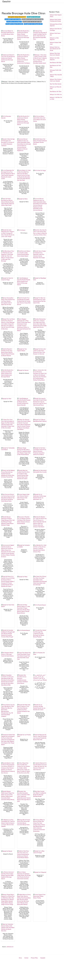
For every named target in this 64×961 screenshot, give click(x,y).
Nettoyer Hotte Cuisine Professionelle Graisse (55, 20)
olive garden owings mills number (14, 24)
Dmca (20, 958)
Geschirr (6, 1)
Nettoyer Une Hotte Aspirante (54, 58)
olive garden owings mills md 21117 (17, 17)
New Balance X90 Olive (55, 62)
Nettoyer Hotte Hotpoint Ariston (56, 15)
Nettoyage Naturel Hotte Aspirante (56, 24)
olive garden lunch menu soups (12, 19)
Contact (26, 958)
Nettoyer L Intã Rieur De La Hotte (56, 98)
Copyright (42, 958)
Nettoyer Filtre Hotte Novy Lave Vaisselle (55, 54)
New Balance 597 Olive (55, 91)
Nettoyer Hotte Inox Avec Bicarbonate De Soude (55, 48)
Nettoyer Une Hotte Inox (56, 94)
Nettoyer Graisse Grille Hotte (55, 43)
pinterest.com (10, 946)
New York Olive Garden (55, 84)
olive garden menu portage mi (14, 21)
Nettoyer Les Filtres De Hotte (55, 87)
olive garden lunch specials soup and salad (32, 19)
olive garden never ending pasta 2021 (33, 24)
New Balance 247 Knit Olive (55, 66)
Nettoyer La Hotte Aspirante (54, 38)
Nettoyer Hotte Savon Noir (55, 34)
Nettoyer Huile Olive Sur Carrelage (56, 29)
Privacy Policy (34, 958)
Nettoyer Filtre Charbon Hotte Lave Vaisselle (56, 80)
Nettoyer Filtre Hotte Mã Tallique (56, 75)
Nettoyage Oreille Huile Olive (55, 70)
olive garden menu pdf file (33, 17)
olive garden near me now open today (32, 21)
